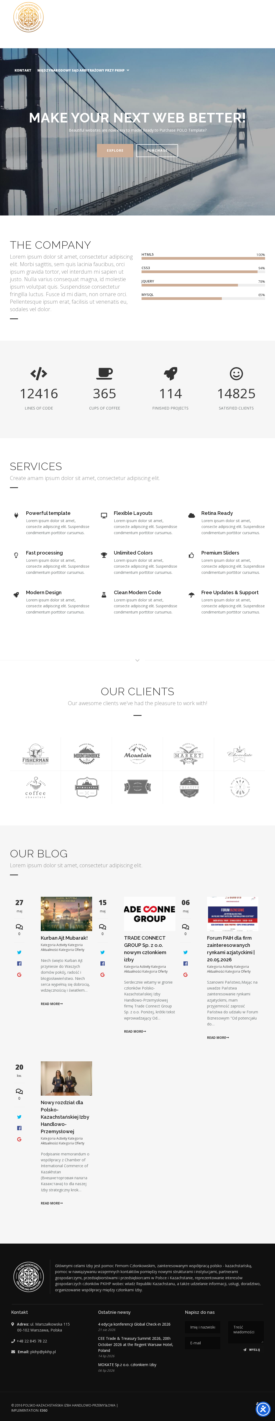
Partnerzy (67, 46)
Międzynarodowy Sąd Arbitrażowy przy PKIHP (81, 70)
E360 (43, 1410)
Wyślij (254, 1350)
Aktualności (39, 46)
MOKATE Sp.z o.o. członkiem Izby (127, 1364)
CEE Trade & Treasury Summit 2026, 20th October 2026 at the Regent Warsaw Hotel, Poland (135, 1344)
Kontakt (23, 70)
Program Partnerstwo (105, 46)
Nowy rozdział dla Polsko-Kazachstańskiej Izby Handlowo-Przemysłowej (65, 1117)
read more (50, 1004)
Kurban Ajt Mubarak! (64, 937)
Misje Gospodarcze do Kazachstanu (167, 46)
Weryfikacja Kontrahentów (234, 46)
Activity (62, 944)
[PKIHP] (28, 17)
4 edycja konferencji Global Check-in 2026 (134, 1324)
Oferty (79, 949)
